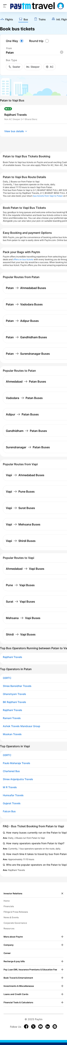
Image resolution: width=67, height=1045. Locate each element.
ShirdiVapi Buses (21, 634)
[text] (6, 19)
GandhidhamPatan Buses (26, 431)
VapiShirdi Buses (21, 541)
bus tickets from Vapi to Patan (48, 195)
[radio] (15, 41)
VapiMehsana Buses (23, 524)
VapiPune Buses (20, 491)
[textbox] (34, 52)
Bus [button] (26, 19)
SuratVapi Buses (20, 601)
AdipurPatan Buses (22, 414)
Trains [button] (42, 19)
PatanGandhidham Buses (26, 337)
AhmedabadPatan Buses (26, 381)
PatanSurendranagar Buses (28, 353)
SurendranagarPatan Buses (28, 447)
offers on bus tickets (23, 259)
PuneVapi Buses (20, 585)
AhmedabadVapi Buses (25, 568)
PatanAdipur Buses (22, 321)
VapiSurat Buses (20, 508)
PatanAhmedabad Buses (26, 288)
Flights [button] (9, 19)
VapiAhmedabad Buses (25, 475)
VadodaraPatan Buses (24, 398)
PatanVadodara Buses (24, 304)
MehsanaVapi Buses (23, 618)
